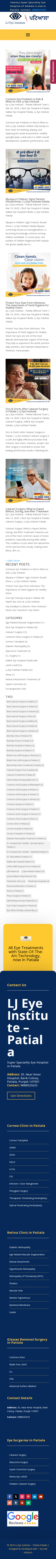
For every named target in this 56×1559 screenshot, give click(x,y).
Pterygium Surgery (18, 1190)
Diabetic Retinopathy (16, 646)
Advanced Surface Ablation (22, 1386)
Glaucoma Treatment (16, 650)
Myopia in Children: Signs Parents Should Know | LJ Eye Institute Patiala (27, 200)
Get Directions (21, 1096)
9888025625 (39, 9)
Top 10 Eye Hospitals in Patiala (21, 905)
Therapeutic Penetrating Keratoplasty (28, 1198)
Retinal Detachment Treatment (21, 679)
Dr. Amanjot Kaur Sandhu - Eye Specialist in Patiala (25, 845)
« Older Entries (13, 560)
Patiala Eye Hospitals (38, 881)
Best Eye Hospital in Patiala (35, 108)
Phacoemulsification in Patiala (21, 886)
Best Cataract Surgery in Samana (22, 731)
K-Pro (12, 1169)
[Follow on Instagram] (22, 1496)
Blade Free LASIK (18, 1364)
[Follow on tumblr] (15, 1502)
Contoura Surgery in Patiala (20, 804)
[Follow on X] (15, 1496)
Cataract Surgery (14, 421)
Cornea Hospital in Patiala (19, 828)
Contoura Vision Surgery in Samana (23, 814)
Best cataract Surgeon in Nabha (22, 701)
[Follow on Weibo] (9, 1502)
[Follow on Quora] (22, 1502)
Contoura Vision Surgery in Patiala (23, 636)
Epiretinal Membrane (19, 1305)
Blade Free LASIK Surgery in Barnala (24, 755)
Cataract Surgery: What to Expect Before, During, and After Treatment (27, 510)
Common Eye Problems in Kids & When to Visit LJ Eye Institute (24, 100)
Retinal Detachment (19, 1261)
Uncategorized (13, 688)
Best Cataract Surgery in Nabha (22, 721)
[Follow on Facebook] (9, 1496)
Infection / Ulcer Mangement (23, 1183)
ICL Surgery (11, 655)
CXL (11, 1176)
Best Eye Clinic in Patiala (19, 736)
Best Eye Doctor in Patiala (20, 740)
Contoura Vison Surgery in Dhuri (22, 819)
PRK (11, 1378)
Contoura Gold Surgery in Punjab (22, 794)
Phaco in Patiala (15, 891)
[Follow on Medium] (28, 1502)
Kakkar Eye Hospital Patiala (19, 111)
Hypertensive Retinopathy (22, 1268)
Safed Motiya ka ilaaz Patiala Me (22, 900)
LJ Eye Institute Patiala (25, 425)
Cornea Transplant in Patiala (20, 833)
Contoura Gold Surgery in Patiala (22, 789)
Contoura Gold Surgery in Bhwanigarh (25, 784)
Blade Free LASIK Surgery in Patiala (23, 760)
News (8, 674)
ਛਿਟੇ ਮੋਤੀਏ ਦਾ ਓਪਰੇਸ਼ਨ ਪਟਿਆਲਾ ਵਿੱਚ (22, 910)
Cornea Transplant (15, 641)
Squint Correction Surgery (22, 1469)
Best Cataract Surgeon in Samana (23, 711)
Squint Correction (14, 684)
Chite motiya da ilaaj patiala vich (22, 780)
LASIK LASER (12, 665)
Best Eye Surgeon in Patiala (20, 750)
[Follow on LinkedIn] (34, 1496)
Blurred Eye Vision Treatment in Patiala (25, 765)
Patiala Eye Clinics (16, 881)
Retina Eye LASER (18, 1476)
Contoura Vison (17, 1357)
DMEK (12, 1147)
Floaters (13, 1283)
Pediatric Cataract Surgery (22, 1483)
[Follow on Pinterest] (28, 1496)
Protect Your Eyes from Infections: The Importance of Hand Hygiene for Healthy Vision (27, 305)
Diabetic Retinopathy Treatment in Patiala (26, 838)
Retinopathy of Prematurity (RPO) (26, 1276)
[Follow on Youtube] (40, 1496)
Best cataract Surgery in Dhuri (21, 716)
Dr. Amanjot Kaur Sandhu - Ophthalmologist (27, 852)
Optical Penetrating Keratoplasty (25, 1205)
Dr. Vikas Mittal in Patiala (19, 856)
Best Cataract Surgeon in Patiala (22, 706)
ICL (11, 1371)
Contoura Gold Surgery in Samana (23, 799)
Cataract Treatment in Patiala (21, 775)
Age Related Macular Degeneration (23, 622)
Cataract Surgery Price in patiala (22, 770)
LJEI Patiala (13, 871)
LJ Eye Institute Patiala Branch (21, 876)
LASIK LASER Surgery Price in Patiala (23, 866)
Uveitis (12, 1312)
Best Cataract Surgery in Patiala (22, 726)
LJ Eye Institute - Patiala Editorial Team (28, 104)
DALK (12, 1162)
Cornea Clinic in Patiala (18, 823)
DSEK (12, 1154)
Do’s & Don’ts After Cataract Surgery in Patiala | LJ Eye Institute (27, 410)
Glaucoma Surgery (18, 1462)
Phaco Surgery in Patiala (18, 895)
